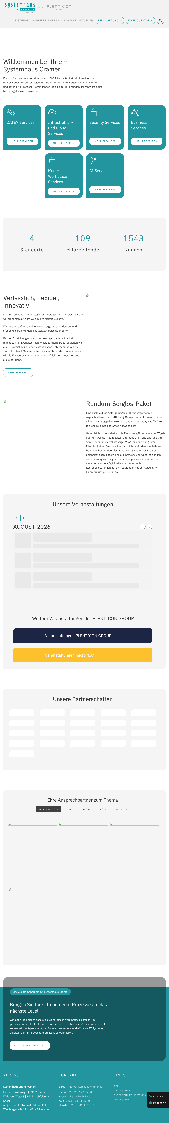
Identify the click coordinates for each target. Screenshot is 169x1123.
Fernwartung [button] (108, 20)
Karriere (159, 1103)
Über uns (55, 21)
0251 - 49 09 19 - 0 (82, 1105)
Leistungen (22, 21)
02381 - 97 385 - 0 (80, 1092)
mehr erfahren (18, 372)
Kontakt (159, 1096)
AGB (116, 1086)
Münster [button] (121, 809)
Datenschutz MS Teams (130, 1095)
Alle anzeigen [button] (49, 809)
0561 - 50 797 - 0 (79, 1096)
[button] (6, 49)
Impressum (121, 1099)
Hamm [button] (71, 809)
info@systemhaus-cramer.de (85, 1086)
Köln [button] (103, 809)
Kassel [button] (87, 809)
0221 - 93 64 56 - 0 (78, 1100)
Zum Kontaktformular (30, 1045)
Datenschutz (123, 1090)
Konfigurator (139, 20)
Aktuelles (86, 21)
